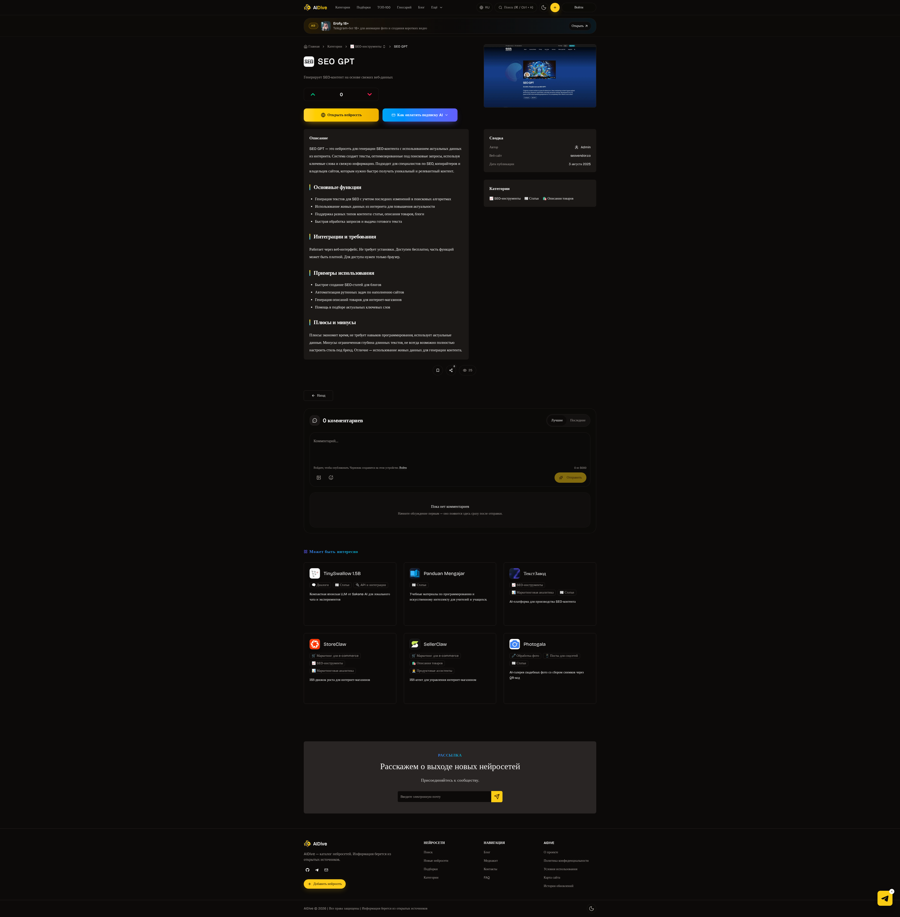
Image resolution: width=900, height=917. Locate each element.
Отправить (574, 477)
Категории (342, 7)
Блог (421, 7)
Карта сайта (552, 878)
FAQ (487, 878)
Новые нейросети (436, 861)
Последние (577, 420)
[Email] (326, 870)
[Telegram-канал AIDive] (885, 898)
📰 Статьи (531, 198)
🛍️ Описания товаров (558, 198)
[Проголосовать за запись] (313, 94)
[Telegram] (317, 870)
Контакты (490, 869)
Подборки (364, 7)
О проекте (551, 852)
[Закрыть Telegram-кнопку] (891, 891)
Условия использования (560, 869)
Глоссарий (404, 7)
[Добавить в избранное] (438, 370)
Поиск (428, 852)
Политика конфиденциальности (566, 861)
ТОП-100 (383, 7)
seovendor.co (580, 156)
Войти (578, 7)
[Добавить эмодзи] (331, 477)
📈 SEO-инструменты (505, 198)
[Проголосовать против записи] (369, 94)
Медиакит (491, 861)
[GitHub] (307, 870)
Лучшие (557, 420)
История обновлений (559, 886)
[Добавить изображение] (319, 477)
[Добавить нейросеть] (555, 7)
